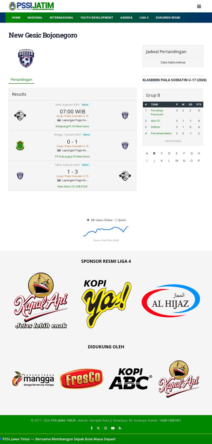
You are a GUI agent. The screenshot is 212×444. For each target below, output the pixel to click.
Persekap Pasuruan (157, 112)
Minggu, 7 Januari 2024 (67, 135)
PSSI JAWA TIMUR (63, 420)
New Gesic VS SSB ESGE (73, 186)
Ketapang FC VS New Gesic (72, 126)
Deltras (155, 127)
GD (190, 104)
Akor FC (155, 121)
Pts (198, 104)
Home (16, 17)
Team (154, 104)
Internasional (61, 17)
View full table (173, 141)
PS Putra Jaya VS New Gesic (72, 156)
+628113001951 (170, 420)
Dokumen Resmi (168, 17)
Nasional (35, 17)
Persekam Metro (161, 133)
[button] (146, 153)
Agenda (126, 17)
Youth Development (97, 17)
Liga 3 (144, 17)
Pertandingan (21, 79)
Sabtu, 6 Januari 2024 (67, 165)
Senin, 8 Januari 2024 (67, 104)
